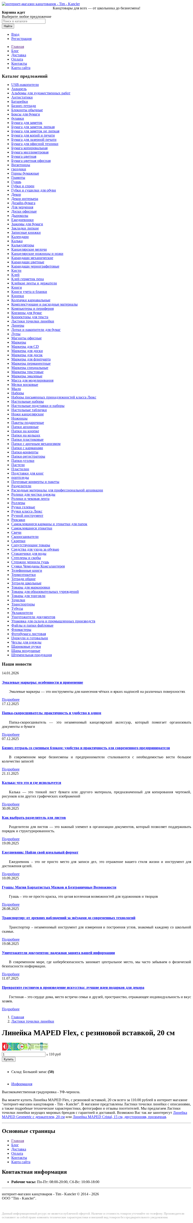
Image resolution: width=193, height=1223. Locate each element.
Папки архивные (25, 427)
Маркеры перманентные (31, 363)
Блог (15, 51)
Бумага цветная (23, 156)
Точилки (18, 600)
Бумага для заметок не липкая (35, 131)
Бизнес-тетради (23, 106)
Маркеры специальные (29, 368)
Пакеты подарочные (27, 423)
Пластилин (20, 469)
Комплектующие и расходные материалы (44, 304)
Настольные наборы (27, 401)
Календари (20, 237)
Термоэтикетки (23, 575)
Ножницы (19, 418)
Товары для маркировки (30, 587)
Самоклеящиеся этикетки (31, 528)
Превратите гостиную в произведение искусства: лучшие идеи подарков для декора (73, 987)
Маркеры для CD (25, 347)
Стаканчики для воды (28, 554)
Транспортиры (23, 604)
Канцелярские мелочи (29, 249)
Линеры (17, 325)
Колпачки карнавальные (30, 300)
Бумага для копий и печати (33, 135)
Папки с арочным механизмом (35, 444)
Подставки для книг (27, 473)
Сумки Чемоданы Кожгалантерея (38, 566)
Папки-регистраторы (28, 456)
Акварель (19, 89)
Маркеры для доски (27, 351)
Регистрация (21, 39)
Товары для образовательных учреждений (45, 592)
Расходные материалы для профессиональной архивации (57, 490)
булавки (17, 118)
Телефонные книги (26, 570)
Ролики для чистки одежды (33, 494)
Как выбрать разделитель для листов (34, 818)
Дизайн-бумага (23, 203)
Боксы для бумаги (25, 114)
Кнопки (17, 296)
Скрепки (18, 541)
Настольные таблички (29, 410)
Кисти (16, 270)
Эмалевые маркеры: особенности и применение (42, 682)
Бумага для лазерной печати (33, 140)
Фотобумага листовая (28, 634)
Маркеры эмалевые (26, 376)
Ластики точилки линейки (32, 321)
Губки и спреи (22, 186)
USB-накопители (25, 85)
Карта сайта (20, 68)
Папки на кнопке (25, 431)
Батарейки (19, 102)
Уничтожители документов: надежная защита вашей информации (58, 953)
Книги (16, 287)
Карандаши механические (32, 258)
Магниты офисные (26, 338)
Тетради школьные (26, 583)
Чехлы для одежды (26, 642)
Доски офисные (24, 211)
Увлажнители (22, 613)
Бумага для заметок (26, 123)
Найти (8, 26)
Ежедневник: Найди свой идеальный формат (40, 852)
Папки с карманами (27, 448)
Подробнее (11, 700)
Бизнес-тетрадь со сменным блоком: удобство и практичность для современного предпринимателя (86, 748)
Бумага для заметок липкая (33, 127)
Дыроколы (19, 216)
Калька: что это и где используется (31, 783)
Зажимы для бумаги (27, 224)
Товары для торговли (28, 596)
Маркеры (18, 342)
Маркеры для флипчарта (31, 359)
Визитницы (20, 165)
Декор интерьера (24, 199)
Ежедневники (22, 220)
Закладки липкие (25, 228)
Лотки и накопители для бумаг (36, 330)
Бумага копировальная (29, 148)
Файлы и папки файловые (32, 625)
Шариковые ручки (26, 646)
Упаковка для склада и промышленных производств (53, 621)
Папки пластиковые (27, 439)
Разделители (21, 486)
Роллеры (18, 503)
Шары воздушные (25, 651)
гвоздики (18, 169)
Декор (16, 194)
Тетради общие (23, 579)
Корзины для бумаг (26, 313)
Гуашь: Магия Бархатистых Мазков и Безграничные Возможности (59, 887)
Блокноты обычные (27, 110)
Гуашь (16, 182)
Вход (15, 34)
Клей (15, 275)
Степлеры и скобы (26, 558)
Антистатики (22, 97)
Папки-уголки (22, 461)
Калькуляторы (22, 245)
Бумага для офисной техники (34, 144)
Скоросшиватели (25, 537)
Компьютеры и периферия (32, 309)
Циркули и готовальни (29, 638)
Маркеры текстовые (27, 372)
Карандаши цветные (27, 262)
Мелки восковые (24, 385)
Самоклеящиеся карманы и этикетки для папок (49, 524)
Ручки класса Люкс (26, 511)
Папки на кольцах (25, 435)
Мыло (16, 389)
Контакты (19, 63)
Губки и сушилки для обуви (33, 190)
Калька (17, 241)
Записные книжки (26, 232)
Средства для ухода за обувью (35, 549)
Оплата (17, 59)
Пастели (18, 465)
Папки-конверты (24, 452)
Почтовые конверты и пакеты (35, 482)
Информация (21, 1084)
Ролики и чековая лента (30, 499)
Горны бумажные (25, 173)
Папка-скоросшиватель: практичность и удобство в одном (51, 713)
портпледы (20, 477)
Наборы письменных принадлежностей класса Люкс (53, 397)
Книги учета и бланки (29, 292)
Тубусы (17, 608)
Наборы (17, 393)
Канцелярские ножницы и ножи (37, 254)
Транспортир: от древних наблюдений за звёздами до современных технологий (68, 918)
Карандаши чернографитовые (35, 266)
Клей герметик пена (27, 279)
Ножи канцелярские (27, 414)
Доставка (18, 55)
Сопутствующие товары (30, 545)
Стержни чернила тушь (30, 562)
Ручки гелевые (23, 507)
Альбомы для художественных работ (40, 93)
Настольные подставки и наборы (37, 406)
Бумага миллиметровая (29, 152)
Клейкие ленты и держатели (34, 283)
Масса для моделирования (32, 380)
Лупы (15, 334)
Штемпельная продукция (31, 655)
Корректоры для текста (29, 317)
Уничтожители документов (33, 617)
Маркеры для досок (27, 355)
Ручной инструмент (27, 516)
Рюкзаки (18, 520)
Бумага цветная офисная (31, 161)
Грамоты (18, 178)
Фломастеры (21, 630)
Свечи (16, 532)
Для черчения (22, 207)
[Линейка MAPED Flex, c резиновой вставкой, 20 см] (25, 1050)
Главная (17, 47)
